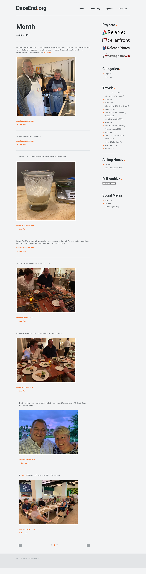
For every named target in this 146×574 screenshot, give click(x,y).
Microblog (108, 77)
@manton (23, 475)
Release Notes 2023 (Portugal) (115, 112)
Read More (22, 124)
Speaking (109, 8)
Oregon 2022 (109, 116)
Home (81, 8)
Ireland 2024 (109, 103)
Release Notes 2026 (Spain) (114, 96)
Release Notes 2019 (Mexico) (115, 126)
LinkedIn (108, 203)
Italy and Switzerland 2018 (114, 142)
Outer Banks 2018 (111, 145)
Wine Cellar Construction (113, 168)
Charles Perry (95, 8)
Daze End (123, 8)
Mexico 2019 (109, 139)
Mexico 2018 (109, 149)
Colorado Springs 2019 (113, 129)
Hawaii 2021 (109, 122)
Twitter (112, 207)
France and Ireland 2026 (113, 93)
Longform (108, 74)
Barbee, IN (47, 52)
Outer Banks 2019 (111, 132)
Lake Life (108, 164)
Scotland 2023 (110, 109)
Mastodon (108, 200)
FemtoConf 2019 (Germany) (114, 135)
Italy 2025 (108, 99)
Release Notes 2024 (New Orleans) (117, 106)
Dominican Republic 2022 (114, 119)
